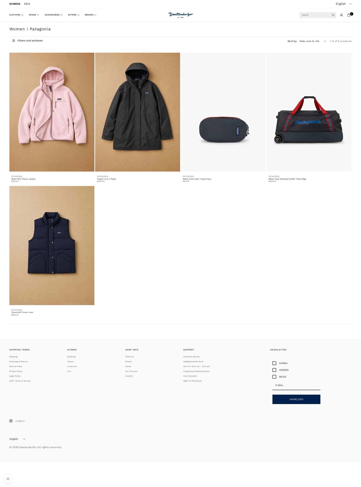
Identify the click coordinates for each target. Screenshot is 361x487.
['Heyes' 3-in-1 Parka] (137, 112)
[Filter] (27, 40)
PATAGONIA (17, 176)
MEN (27, 3)
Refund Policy (15, 366)
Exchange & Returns (18, 361)
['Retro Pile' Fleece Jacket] (51, 112)
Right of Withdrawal (192, 381)
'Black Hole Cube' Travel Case (197, 179)
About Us (129, 357)
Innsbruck (72, 366)
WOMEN (14, 3)
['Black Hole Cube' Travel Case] (223, 112)
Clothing (14, 15)
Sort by (292, 41)
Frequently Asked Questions (196, 371)
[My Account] (341, 15)
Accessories (52, 15)
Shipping (13, 357)
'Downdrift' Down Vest (22, 312)
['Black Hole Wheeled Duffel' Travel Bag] (309, 112)
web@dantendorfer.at (193, 361)
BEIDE (282, 376)
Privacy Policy (15, 371)
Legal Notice (14, 376)
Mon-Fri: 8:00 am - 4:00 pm (196, 366)
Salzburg (71, 357)
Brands (89, 15)
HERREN (284, 370)
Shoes (32, 15)
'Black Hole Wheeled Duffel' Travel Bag (287, 179)
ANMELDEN (296, 399)
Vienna (70, 361)
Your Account (131, 371)
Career (128, 366)
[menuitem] (17, 15)
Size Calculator (190, 376)
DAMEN (283, 363)
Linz (69, 371)
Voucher (129, 376)
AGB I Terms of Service (20, 381)
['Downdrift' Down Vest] (51, 245)
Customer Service (191, 357)
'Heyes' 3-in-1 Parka (106, 179)
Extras (72, 15)
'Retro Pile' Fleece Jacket (23, 179)
